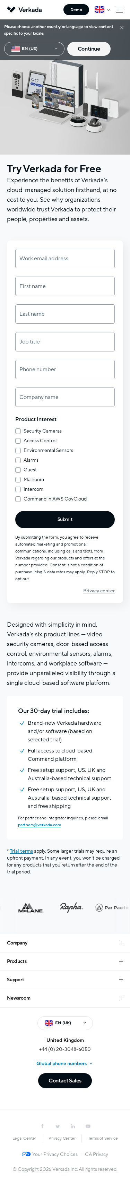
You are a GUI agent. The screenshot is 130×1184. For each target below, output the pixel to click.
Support (15, 979)
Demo (76, 9)
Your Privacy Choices (55, 1154)
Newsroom (18, 998)
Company (17, 943)
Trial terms (21, 851)
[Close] (122, 27)
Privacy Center (62, 1138)
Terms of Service (103, 1138)
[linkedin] (73, 1126)
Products (16, 961)
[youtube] (88, 1126)
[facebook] (42, 1126)
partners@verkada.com (39, 825)
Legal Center (24, 1138)
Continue (89, 49)
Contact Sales (65, 1081)
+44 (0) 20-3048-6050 (65, 1049)
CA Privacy (96, 1154)
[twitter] (57, 1126)
